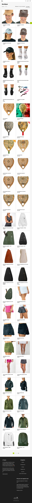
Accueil (3, 6)
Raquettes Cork (23, 469)
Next (18, 453)
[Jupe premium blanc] (23, 348)
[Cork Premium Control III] (9, 165)
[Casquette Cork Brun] (23, 16)
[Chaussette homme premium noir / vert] (9, 91)
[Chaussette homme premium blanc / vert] (23, 72)
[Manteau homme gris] (23, 403)
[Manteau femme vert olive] (9, 403)
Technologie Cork (22, 464)
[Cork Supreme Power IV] (23, 201)
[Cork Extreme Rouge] (23, 128)
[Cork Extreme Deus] (23, 110)
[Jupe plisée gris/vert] (9, 330)
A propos (23, 462)
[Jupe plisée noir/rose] (23, 330)
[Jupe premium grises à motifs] (23, 366)
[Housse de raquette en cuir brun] (9, 256)
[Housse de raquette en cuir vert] (9, 293)
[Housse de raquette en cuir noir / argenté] (9, 274)
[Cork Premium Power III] (9, 183)
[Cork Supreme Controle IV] (23, 183)
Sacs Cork (22, 471)
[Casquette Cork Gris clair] (9, 35)
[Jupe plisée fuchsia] (9, 311)
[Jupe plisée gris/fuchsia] (23, 311)
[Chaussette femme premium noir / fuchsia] (9, 72)
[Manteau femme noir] (23, 384)
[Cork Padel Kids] (23, 147)
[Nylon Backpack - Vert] (23, 439)
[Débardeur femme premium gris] (9, 220)
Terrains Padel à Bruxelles (22, 473)
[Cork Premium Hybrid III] (23, 165)
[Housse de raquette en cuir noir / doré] (23, 274)
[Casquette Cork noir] (9, 53)
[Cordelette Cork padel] (23, 91)
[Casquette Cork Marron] (23, 35)
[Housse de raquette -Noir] (23, 238)
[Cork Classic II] (9, 110)
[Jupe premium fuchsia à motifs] (9, 366)
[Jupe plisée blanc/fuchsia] (23, 293)
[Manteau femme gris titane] (9, 384)
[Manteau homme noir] (9, 421)
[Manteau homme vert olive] (23, 421)
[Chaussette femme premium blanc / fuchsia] (23, 53)
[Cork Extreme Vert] (9, 147)
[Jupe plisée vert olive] (9, 348)
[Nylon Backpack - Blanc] (9, 439)
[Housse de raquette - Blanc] (23, 220)
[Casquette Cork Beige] (9, 16)
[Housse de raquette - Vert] (9, 238)
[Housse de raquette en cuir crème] (23, 256)
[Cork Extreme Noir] (9, 128)
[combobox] (28, 7)
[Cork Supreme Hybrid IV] (9, 201)
